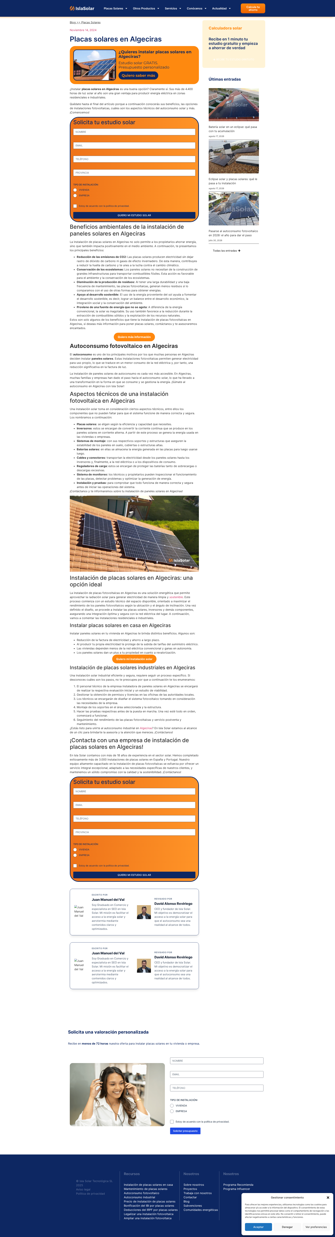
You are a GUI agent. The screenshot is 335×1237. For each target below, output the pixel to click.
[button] (328, 1197)
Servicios (171, 8)
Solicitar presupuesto (185, 1130)
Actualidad (219, 8)
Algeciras (146, 728)
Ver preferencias (316, 1227)
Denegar (287, 1227)
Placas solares (90, 22)
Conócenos (194, 8)
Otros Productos (144, 8)
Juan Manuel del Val (108, 899)
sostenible (176, 597)
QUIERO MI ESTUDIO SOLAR (134, 215)
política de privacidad (117, 205)
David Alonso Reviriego (173, 903)
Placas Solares (113, 8)
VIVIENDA (84, 189)
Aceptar (258, 1227)
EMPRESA (84, 195)
